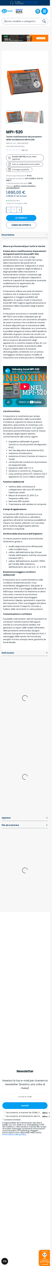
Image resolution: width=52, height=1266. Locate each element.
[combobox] (19, 21)
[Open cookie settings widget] (4, 1261)
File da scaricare (25, 825)
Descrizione (24, 235)
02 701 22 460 (31, 3)
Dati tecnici (25, 653)
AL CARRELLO (21, 218)
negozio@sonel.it (31, 2)
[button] (37, 84)
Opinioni (25, 818)
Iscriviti (25, 1105)
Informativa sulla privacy (14, 1134)
